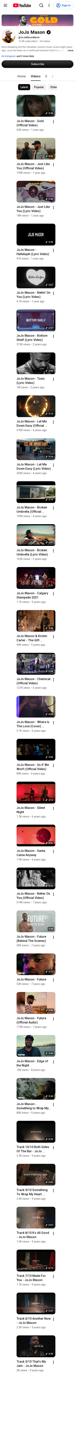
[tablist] (37, 76)
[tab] (21, 76)
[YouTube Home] (22, 5)
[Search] (41, 5)
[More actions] (53, 122)
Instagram (10, 56)
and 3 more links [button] (25, 56)
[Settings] (49, 5)
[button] (52, 76)
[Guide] (5, 5)
